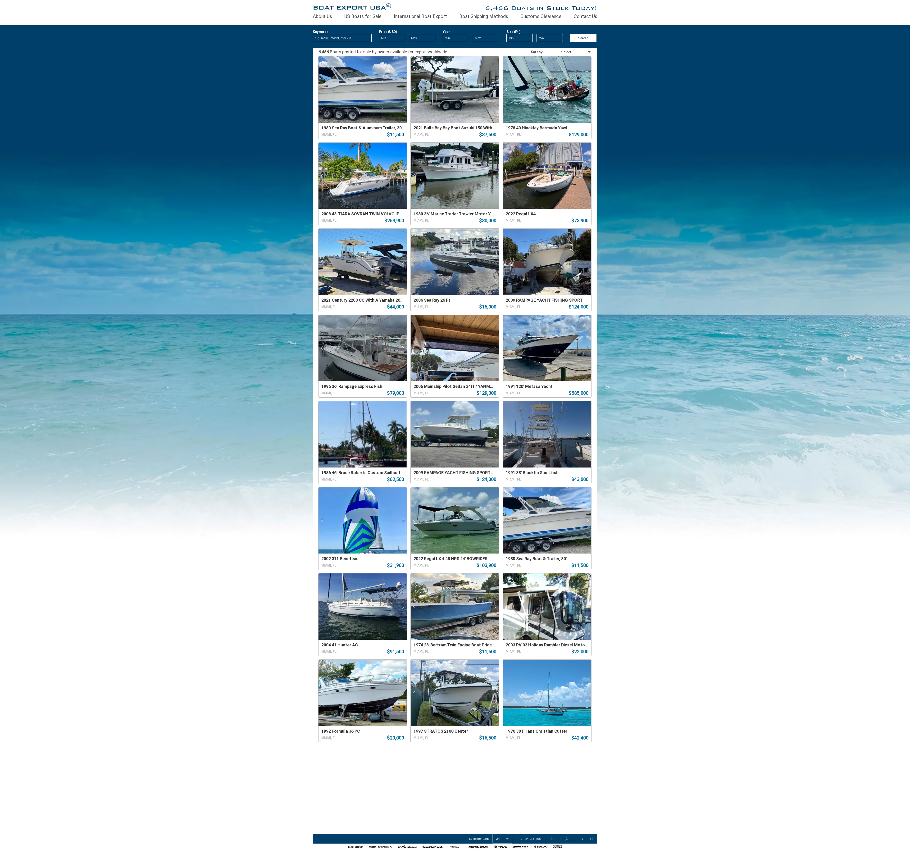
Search (583, 38)
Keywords (320, 32)
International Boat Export (420, 16)
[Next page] (582, 839)
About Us (322, 16)
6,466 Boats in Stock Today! (541, 8)
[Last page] (591, 839)
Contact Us (585, 16)
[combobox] (567, 52)
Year (446, 32)
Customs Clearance (540, 16)
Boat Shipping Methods (483, 16)
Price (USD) (388, 32)
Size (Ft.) (513, 32)
